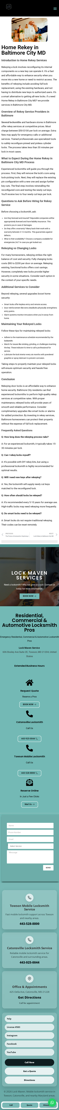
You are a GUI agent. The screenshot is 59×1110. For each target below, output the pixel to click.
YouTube (11, 1052)
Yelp (9, 1018)
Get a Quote (29, 1071)
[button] (55, 8)
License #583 (13, 1027)
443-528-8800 (29, 924)
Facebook (12, 1043)
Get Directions (29, 997)
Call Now (29, 1062)
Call (11, 1105)
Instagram (12, 1035)
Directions (29, 1080)
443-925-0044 (29, 962)
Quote (29, 1105)
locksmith (8, 341)
